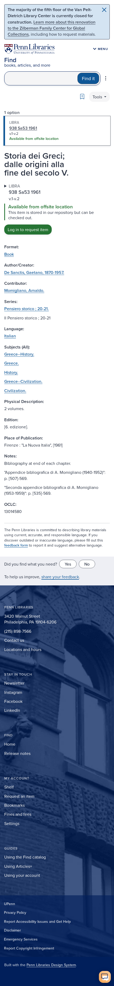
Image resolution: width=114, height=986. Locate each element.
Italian (10, 336)
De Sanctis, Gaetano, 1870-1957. (34, 272)
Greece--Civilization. (23, 381)
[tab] (57, 131)
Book (9, 254)
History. (11, 372)
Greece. (11, 363)
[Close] (104, 9)
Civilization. (15, 390)
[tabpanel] (57, 209)
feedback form (16, 545)
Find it (88, 78)
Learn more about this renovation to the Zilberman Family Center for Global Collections (51, 28)
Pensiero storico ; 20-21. (26, 308)
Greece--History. (19, 354)
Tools (98, 97)
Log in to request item (28, 229)
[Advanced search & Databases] (106, 78)
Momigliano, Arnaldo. (24, 290)
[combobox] (40, 78)
